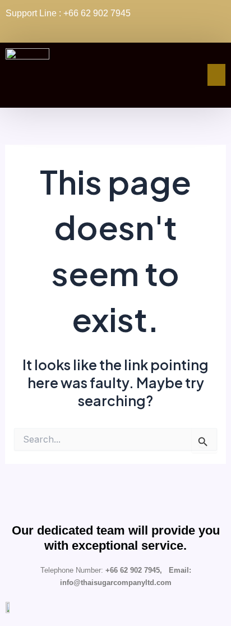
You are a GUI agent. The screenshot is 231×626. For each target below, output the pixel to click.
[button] (216, 74)
